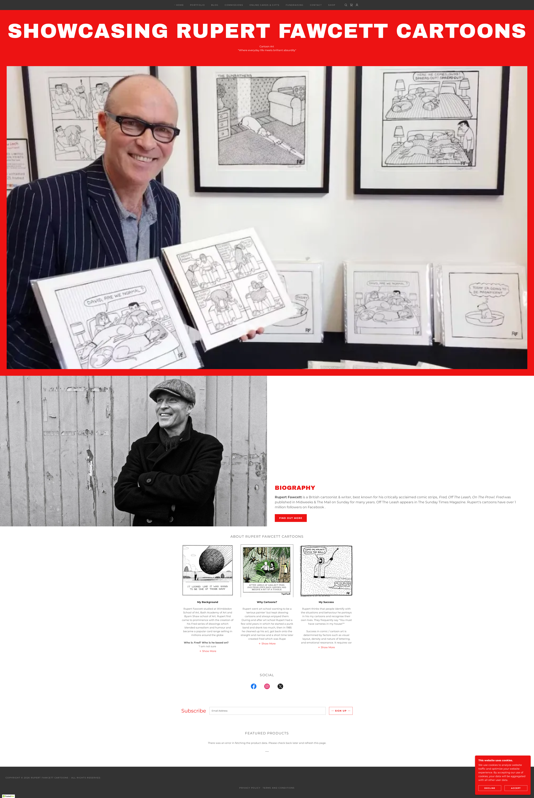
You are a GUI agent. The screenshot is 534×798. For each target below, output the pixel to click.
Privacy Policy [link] (249, 788)
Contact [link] (316, 5)
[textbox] (267, 711)
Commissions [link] (234, 5)
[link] (351, 5)
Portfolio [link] (197, 5)
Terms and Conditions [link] (279, 788)
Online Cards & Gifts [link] (264, 5)
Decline (489, 788)
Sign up (341, 710)
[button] (357, 5)
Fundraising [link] (295, 5)
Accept (516, 788)
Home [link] (180, 5)
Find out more (290, 518)
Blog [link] (214, 5)
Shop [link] (331, 5)
